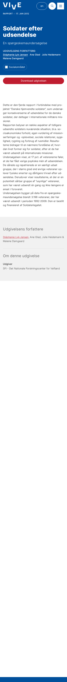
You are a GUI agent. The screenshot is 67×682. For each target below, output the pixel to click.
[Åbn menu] (60, 6)
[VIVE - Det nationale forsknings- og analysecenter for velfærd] (12, 5)
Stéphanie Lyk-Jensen (15, 54)
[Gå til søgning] (52, 6)
